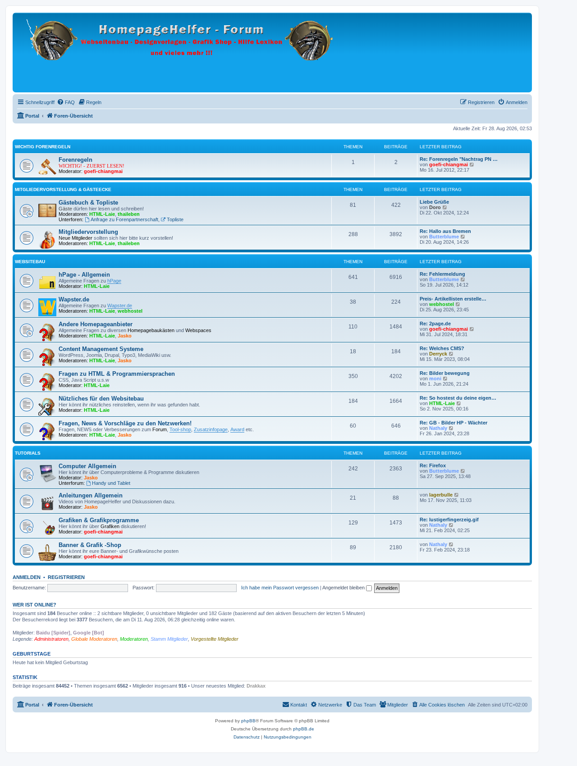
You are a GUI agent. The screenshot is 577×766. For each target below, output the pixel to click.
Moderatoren (134, 639)
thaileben (129, 214)
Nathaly (438, 428)
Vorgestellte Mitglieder (214, 639)
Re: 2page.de (435, 323)
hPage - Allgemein (84, 274)
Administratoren (51, 639)
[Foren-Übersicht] (182, 52)
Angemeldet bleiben (344, 587)
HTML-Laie (102, 214)
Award (237, 429)
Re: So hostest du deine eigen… (458, 398)
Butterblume (444, 236)
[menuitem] (66, 102)
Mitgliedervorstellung (88, 231)
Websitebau (30, 261)
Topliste (175, 219)
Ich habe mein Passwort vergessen (280, 587)
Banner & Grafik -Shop (90, 545)
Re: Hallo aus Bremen (445, 231)
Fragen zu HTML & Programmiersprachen (117, 373)
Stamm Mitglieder (169, 639)
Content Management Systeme (101, 349)
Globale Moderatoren (94, 639)
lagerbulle (441, 494)
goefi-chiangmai (103, 171)
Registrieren (66, 577)
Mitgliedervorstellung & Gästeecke (63, 189)
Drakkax (256, 685)
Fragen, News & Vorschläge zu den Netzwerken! (125, 423)
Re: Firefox (433, 465)
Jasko (125, 335)
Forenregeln (75, 159)
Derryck (438, 353)
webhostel (130, 311)
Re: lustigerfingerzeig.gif (449, 519)
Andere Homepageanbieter (96, 324)
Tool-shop (180, 429)
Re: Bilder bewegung (445, 373)
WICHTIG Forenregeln (42, 146)
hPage (114, 280)
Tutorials (28, 453)
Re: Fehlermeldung (442, 274)
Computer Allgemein (87, 466)
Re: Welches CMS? (442, 348)
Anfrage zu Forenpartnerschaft (124, 219)
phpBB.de (303, 728)
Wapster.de (74, 299)
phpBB (248, 720)
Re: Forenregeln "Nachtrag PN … (459, 159)
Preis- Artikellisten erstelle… (453, 298)
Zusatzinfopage (211, 429)
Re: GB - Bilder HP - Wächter (453, 422)
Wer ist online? (34, 604)
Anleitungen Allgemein (91, 495)
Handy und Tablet (111, 483)
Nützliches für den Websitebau (101, 398)
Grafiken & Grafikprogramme (99, 520)
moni (435, 378)
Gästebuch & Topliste (88, 202)
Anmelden (27, 577)
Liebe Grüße (434, 202)
